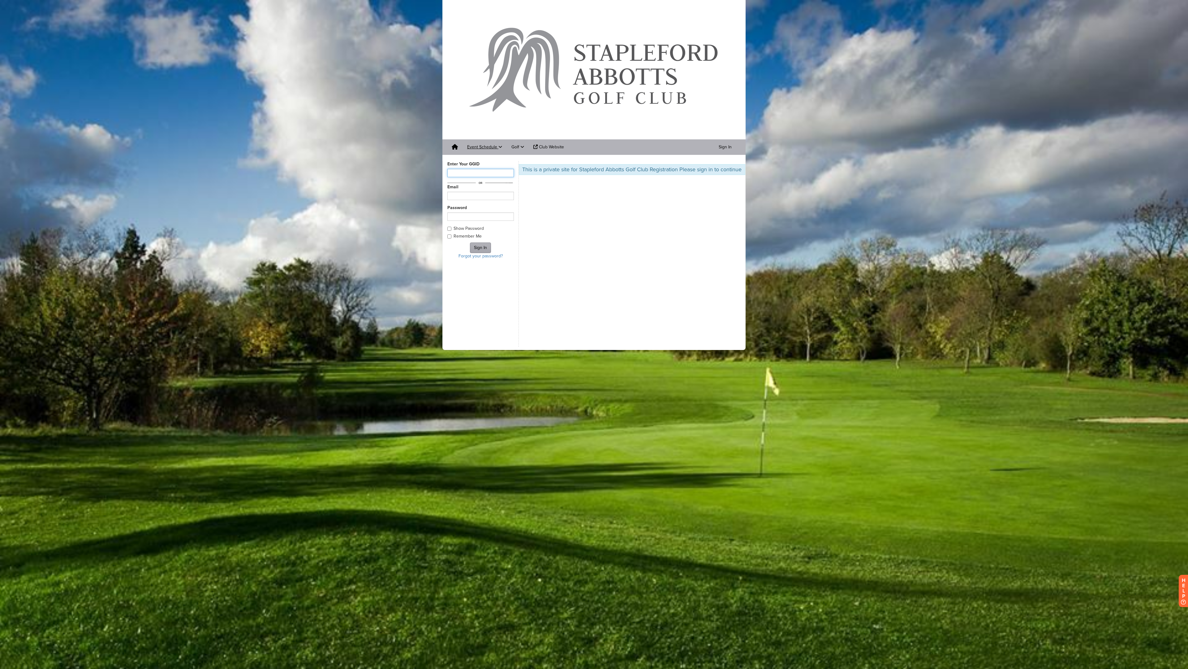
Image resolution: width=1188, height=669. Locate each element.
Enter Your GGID (463, 164)
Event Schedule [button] (482, 147)
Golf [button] (515, 147)
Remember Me (468, 236)
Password (457, 207)
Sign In (725, 147)
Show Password (469, 228)
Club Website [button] (551, 147)
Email (452, 187)
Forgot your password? (480, 256)
